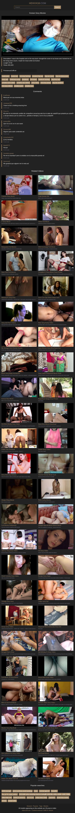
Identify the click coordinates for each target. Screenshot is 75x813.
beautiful (54, 791)
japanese (52, 797)
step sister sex (6, 797)
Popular (35, 806)
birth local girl (6, 791)
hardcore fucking (44, 79)
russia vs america (19, 797)
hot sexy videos (7, 86)
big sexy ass (56, 79)
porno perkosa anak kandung (22, 791)
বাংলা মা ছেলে (30, 797)
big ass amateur (58, 82)
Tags (40, 806)
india (35, 791)
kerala (4, 801)
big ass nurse (49, 76)
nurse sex (14, 76)
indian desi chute (41, 797)
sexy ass (5, 79)
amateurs (25, 79)
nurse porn (5, 76)
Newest (29, 806)
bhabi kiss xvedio (62, 797)
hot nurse (33, 79)
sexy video (35, 82)
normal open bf (44, 791)
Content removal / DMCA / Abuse (42, 810)
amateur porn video (8, 82)
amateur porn (18, 86)
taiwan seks (12, 801)
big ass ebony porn (62, 76)
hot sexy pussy (45, 82)
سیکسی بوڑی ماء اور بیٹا (9, 794)
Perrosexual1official (9, 70)
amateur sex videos (23, 82)
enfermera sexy (15, 79)
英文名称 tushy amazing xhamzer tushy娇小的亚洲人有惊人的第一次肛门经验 (44, 794)
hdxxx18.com (26, 810)
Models (46, 806)
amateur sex (29, 86)
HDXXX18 (37, 3)
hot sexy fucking (25, 76)
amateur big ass (37, 76)
